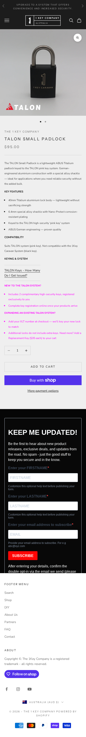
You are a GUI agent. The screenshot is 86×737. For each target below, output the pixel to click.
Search (9, 593)
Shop (8, 600)
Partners (10, 622)
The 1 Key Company (21, 131)
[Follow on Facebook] (6, 689)
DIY (6, 607)
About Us (11, 615)
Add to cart (43, 367)
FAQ (7, 629)
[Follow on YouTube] (29, 689)
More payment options (43, 391)
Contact (9, 637)
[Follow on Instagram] (18, 689)
